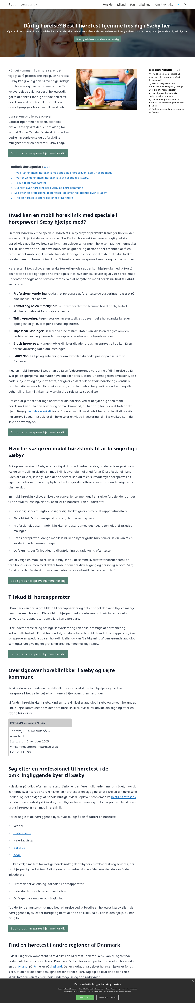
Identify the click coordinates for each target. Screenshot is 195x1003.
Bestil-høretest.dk (22, 4)
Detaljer (128, 992)
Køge (17, 855)
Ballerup (19, 848)
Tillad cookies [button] (85, 998)
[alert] (97, 990)
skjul (46, 167)
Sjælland (144, 4)
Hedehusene (22, 833)
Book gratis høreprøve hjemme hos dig (97, 39)
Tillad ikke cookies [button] (107, 998)
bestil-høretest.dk (39, 411)
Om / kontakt (164, 4)
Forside (107, 4)
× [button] (192, 981)
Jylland (121, 4)
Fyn (132, 4)
